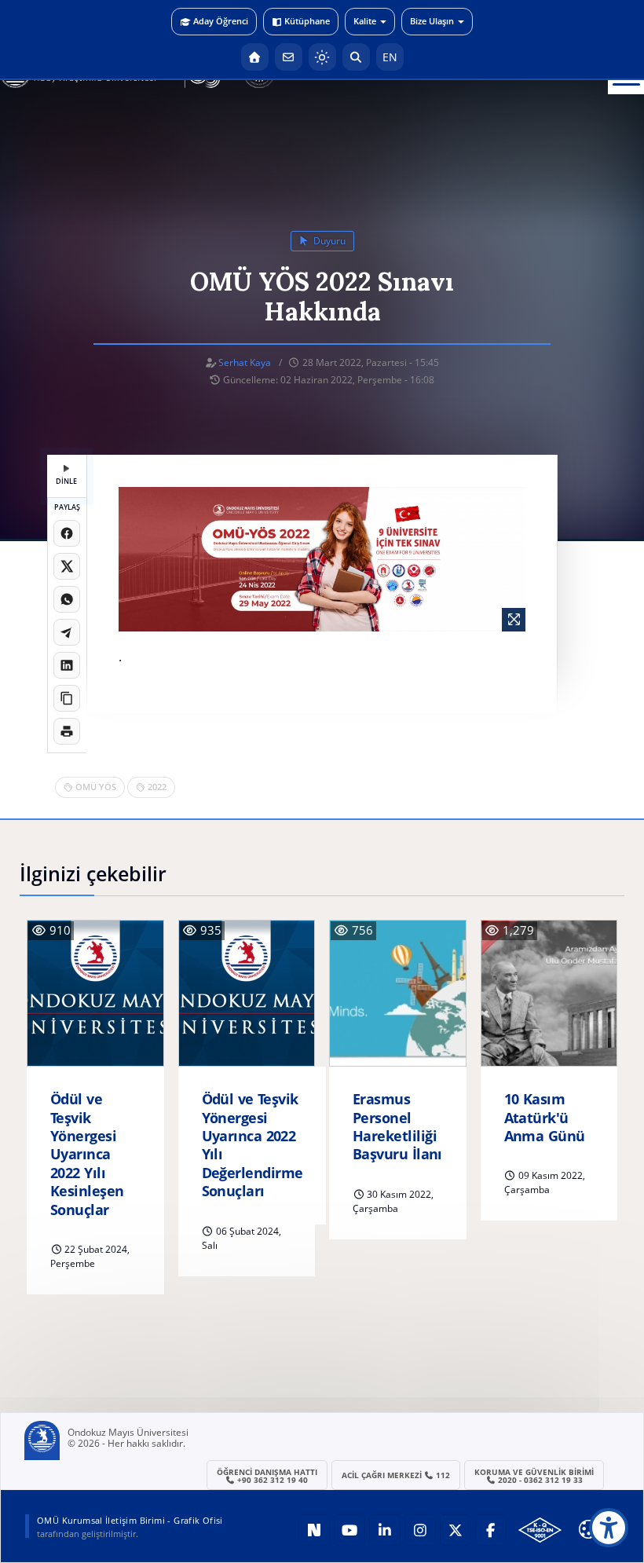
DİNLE (66, 481)
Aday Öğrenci (220, 21)
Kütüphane (307, 21)
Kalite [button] (364, 21)
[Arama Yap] (356, 57)
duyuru (328, 240)
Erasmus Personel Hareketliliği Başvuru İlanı (397, 1126)
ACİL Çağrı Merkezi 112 (396, 1475)
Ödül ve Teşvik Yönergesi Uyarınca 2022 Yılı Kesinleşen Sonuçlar (87, 1154)
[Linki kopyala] (66, 698)
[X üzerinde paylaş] (66, 566)
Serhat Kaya (244, 362)
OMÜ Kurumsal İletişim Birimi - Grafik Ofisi (130, 1520)
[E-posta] (288, 57)
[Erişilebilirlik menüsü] (608, 1527)
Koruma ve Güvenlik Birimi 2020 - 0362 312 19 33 (534, 1475)
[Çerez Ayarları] (588, 1529)
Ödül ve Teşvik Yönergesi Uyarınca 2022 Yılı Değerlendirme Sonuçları (252, 1145)
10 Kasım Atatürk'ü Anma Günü (544, 1117)
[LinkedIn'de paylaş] (66, 665)
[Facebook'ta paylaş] (66, 533)
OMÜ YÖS (95, 786)
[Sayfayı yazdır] (66, 731)
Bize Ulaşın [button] (432, 21)
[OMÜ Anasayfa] (255, 57)
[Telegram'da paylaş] (66, 632)
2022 (157, 786)
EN (389, 56)
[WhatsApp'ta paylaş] (66, 599)
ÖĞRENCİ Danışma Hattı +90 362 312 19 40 (267, 1475)
